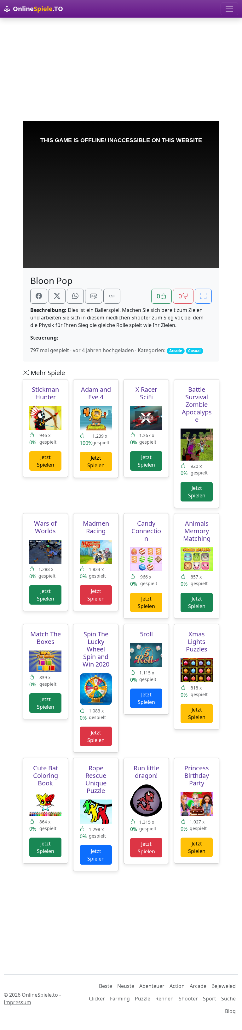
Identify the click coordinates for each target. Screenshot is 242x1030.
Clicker (97, 998)
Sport (209, 998)
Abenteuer (151, 986)
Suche (228, 998)
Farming (120, 998)
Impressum (17, 1002)
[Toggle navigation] (229, 9)
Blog (230, 1011)
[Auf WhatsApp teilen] (75, 296)
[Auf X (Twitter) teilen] (57, 296)
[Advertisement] (121, 69)
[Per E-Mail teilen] (93, 296)
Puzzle (142, 998)
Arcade (198, 986)
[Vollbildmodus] (203, 296)
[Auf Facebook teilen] (38, 296)
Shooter (188, 998)
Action (177, 986)
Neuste (125, 986)
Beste (105, 986)
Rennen (164, 998)
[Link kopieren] (111, 296)
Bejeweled (223, 986)
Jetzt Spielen (45, 461)
